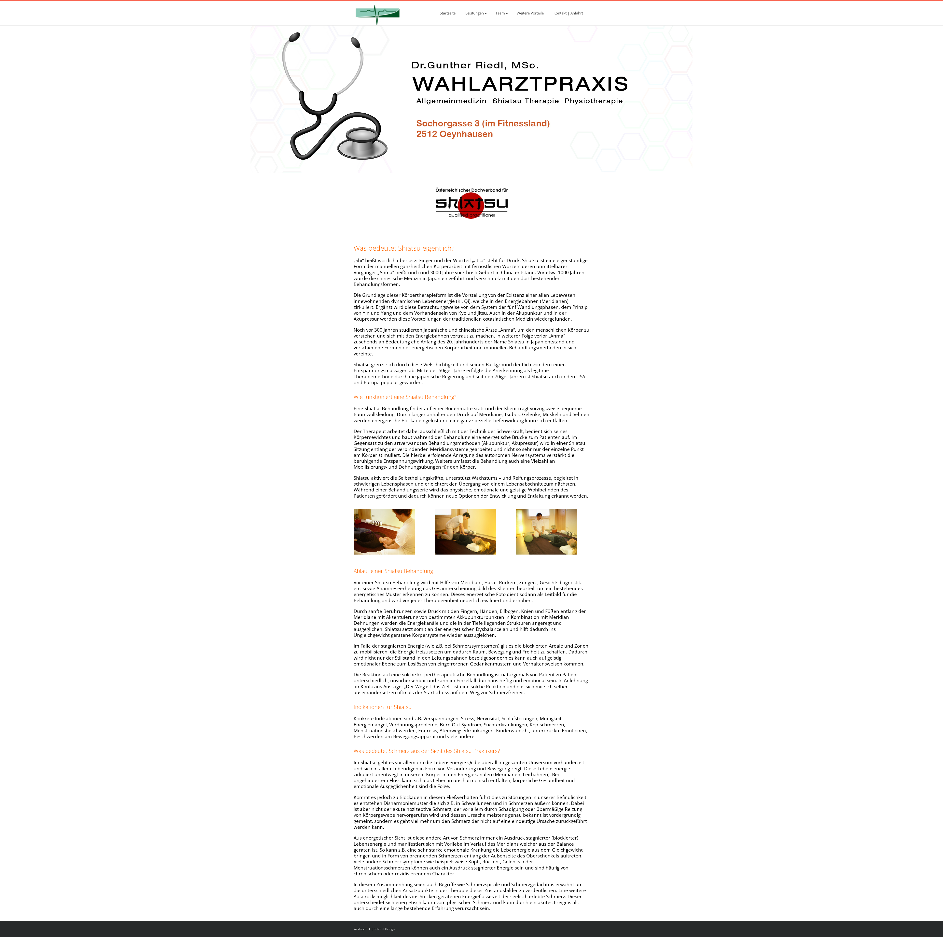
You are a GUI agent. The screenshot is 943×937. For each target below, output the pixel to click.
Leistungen (474, 13)
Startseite (448, 13)
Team (500, 13)
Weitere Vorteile (530, 13)
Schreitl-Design (384, 929)
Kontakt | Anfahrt (568, 13)
